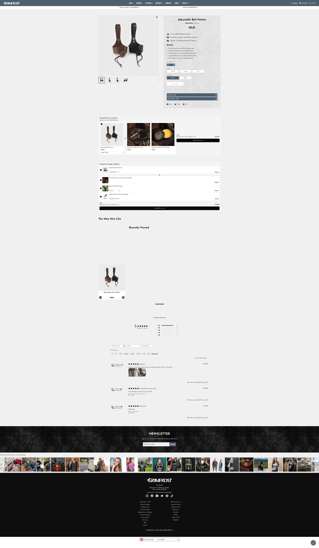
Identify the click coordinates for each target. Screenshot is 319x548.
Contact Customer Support (159, 492)
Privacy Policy (145, 517)
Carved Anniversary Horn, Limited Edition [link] (120, 178)
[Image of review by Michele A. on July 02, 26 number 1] (133, 372)
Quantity (171, 61)
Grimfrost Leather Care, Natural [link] (160, 147)
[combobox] (133, 346)
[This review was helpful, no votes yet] (203, 382)
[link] (111, 134)
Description (172, 95)
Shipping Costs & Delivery (145, 512)
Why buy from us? (176, 502)
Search (145, 525)
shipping (126, 353)
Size (168, 68)
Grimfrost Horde (175, 504)
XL (198, 71)
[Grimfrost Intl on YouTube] (157, 496)
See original (131, 395)
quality (132, 353)
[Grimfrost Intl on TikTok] (172, 496)
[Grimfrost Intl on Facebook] (152, 496)
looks (144, 353)
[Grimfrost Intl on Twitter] (162, 496)
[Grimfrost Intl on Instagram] (147, 496)
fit (116, 353)
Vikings (176, 514)
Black (185, 78)
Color (169, 75)
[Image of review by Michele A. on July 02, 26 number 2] (142, 372)
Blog (145, 522)
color (120, 353)
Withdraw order (145, 507)
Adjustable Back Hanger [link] (116, 186)
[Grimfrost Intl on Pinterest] (167, 496)
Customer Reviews (145, 509)
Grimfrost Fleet (175, 507)
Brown (173, 78)
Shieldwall (175, 520)
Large (185, 71)
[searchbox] (116, 346)
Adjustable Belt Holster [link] (106, 147)
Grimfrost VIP (176, 517)
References (176, 509)
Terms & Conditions (145, 514)
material (138, 353)
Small (173, 71)
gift (149, 353)
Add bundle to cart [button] (198, 140)
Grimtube (175, 512)
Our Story (145, 520)
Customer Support (145, 504)
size (112, 353)
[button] (2, 464)
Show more (154, 353)
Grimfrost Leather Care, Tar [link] (135, 147)
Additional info (173, 98)
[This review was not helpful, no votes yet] (206, 382)
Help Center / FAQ (145, 502)
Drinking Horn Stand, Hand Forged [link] (118, 194)
